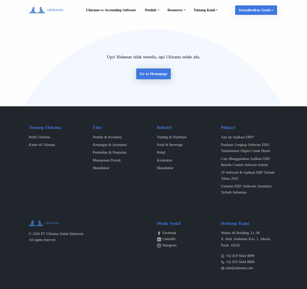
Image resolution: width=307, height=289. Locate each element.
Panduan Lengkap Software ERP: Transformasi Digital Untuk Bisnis (245, 148)
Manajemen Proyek (107, 160)
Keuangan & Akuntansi (110, 145)
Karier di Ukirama (42, 145)
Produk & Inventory (107, 137)
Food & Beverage (170, 145)
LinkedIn (169, 239)
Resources (174, 10)
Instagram (169, 245)
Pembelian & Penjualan (110, 152)
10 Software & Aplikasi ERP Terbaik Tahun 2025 (248, 175)
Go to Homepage (153, 74)
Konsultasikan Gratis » (256, 10)
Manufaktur (101, 168)
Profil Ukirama (39, 137)
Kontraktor (164, 160)
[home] (46, 9)
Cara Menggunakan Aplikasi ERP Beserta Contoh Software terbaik (245, 162)
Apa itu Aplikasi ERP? (237, 137)
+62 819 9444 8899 (240, 256)
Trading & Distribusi (172, 137)
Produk (150, 10)
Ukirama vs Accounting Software (111, 10)
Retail (161, 152)
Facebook (169, 233)
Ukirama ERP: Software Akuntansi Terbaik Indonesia (246, 189)
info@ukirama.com (239, 268)
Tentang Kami (204, 10)
